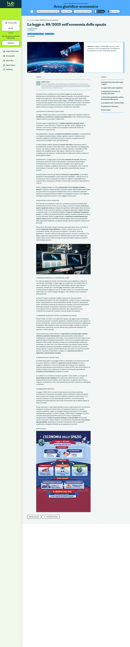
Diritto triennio (66, 11)
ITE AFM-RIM (31, 36)
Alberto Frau (33, 28)
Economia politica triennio (83, 11)
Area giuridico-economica (76, 6)
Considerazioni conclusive (109, 106)
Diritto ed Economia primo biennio (48, 11)
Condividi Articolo (52, 517)
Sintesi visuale (105, 110)
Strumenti (115, 11)
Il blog (101, 11)
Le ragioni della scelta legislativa (112, 88)
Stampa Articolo (34, 517)
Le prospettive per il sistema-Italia (112, 103)
